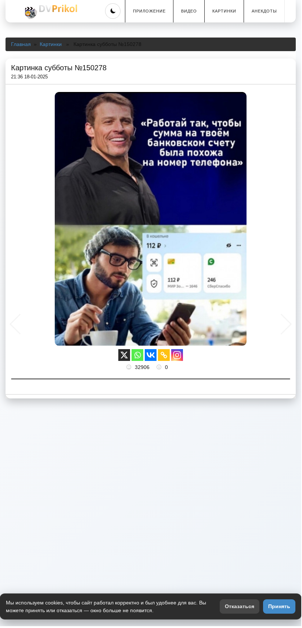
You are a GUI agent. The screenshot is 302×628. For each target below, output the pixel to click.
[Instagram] (177, 355)
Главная (21, 44)
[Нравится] (129, 367)
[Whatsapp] (137, 355)
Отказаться (239, 606)
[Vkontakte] (151, 355)
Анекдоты (264, 11)
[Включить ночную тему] (113, 11)
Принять (279, 606)
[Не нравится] (160, 367)
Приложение (149, 11)
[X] (124, 355)
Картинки (224, 11)
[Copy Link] (164, 355)
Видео (189, 11)
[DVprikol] (50, 11)
